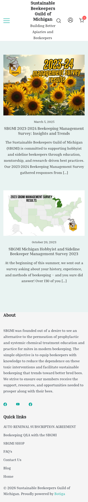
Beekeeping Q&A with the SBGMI (30, 435)
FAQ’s (7, 451)
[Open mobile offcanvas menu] (6, 20)
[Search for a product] (59, 20)
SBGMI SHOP (13, 443)
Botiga (59, 493)
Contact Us (12, 459)
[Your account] (70, 20)
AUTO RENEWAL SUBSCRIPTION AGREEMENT (39, 426)
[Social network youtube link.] (18, 404)
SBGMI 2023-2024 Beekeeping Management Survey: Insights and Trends (44, 131)
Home (8, 476)
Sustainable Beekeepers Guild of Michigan (43, 11)
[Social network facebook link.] (5, 404)
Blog (7, 468)
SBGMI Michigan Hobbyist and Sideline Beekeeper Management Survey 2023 (44, 251)
